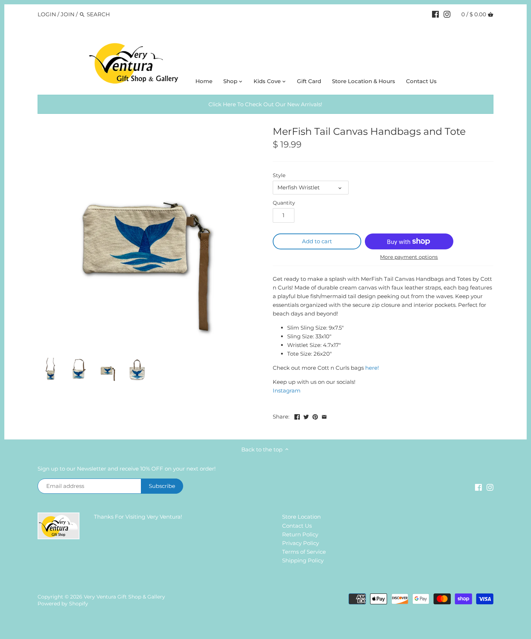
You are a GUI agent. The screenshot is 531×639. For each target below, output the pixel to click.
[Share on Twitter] (306, 415)
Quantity (284, 203)
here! (371, 367)
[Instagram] (447, 14)
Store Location (301, 516)
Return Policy (300, 534)
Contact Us (297, 525)
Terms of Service (304, 551)
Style (279, 175)
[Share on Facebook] (297, 415)
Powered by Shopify (63, 603)
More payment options (409, 257)
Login (47, 14)
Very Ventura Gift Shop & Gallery (124, 597)
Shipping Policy (303, 560)
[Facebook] (435, 14)
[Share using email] (324, 415)
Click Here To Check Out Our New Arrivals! (265, 104)
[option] (50, 370)
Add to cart (317, 241)
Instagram (287, 390)
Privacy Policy (300, 543)
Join (67, 14)
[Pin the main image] (315, 415)
